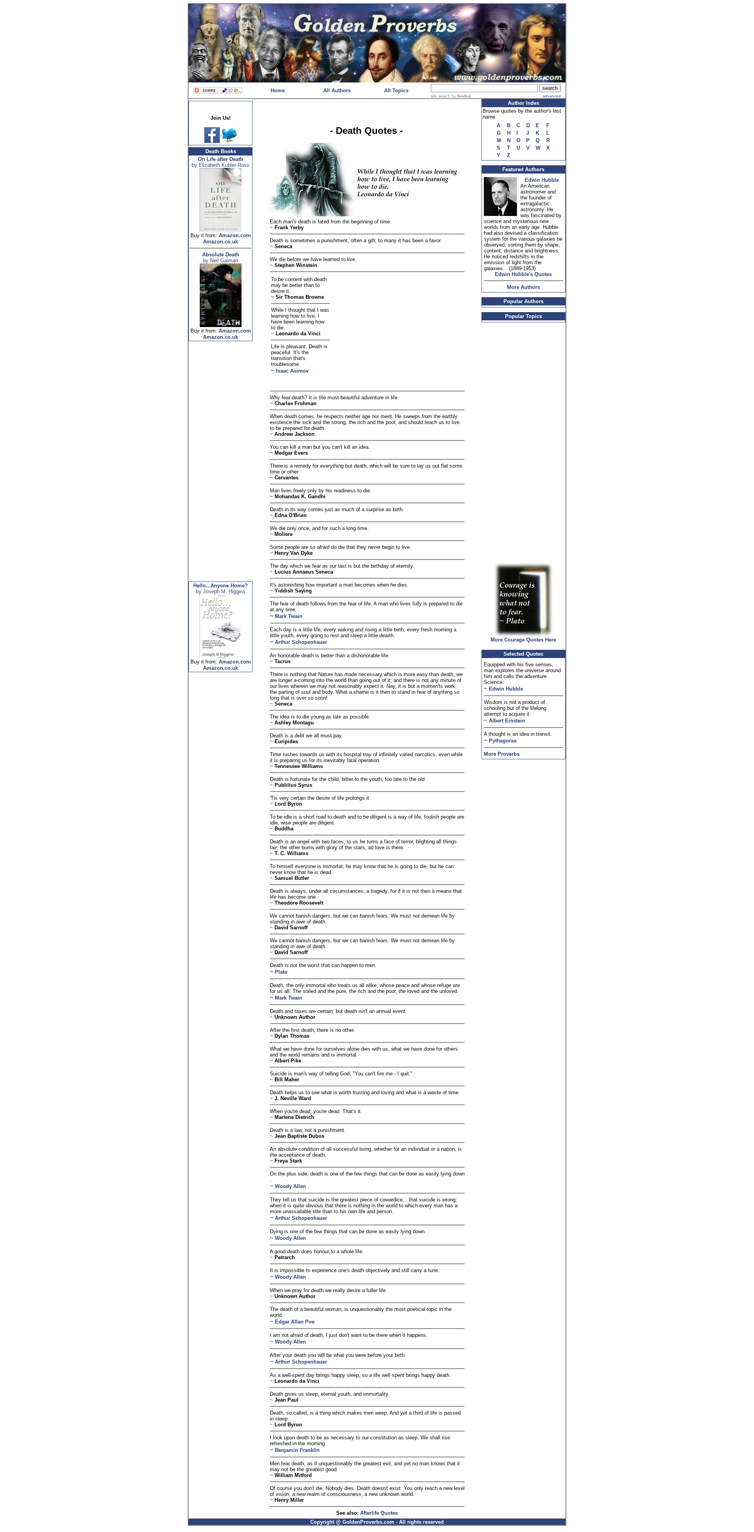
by (460, 96)
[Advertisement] (220, 463)
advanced (552, 96)
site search (440, 96)
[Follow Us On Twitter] (229, 140)
